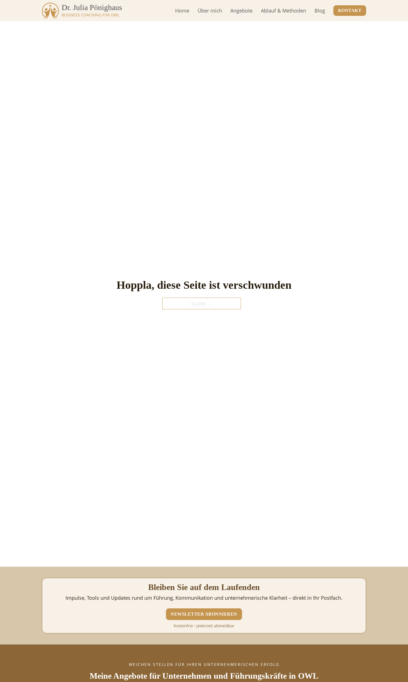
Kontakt (350, 10)
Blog (319, 10)
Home (182, 10)
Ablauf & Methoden (283, 10)
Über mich (210, 10)
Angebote (241, 10)
